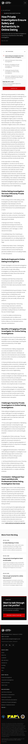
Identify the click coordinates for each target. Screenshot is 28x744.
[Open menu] (25, 2)
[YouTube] (13, 645)
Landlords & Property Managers (8, 702)
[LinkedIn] (9, 645)
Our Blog (3, 665)
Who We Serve (4, 660)
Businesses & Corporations (7, 694)
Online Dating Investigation (12, 13)
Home (2, 652)
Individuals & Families (6, 697)
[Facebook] (2, 645)
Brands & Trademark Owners (8, 705)
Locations (3, 657)
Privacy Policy (4, 741)
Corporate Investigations (7, 680)
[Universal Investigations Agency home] (6, 2)
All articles (6, 10)
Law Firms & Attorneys (6, 692)
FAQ (2, 670)
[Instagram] (6, 645)
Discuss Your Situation (14, 615)
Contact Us (14, 88)
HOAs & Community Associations (9, 699)
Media (2, 668)
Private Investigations (6, 677)
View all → (3, 707)
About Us (3, 655)
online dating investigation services (15, 523)
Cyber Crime (4, 685)
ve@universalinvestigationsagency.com (10, 639)
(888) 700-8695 (5, 636)
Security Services (5, 682)
